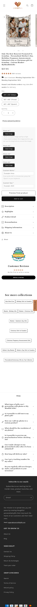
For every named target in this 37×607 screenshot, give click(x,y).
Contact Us (8, 551)
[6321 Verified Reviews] (18, 262)
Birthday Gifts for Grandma (24, 301)
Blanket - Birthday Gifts (10, 311)
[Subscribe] (31, 497)
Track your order (10, 565)
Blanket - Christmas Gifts (26, 311)
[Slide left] (14, 51)
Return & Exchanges (11, 561)
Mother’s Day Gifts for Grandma (25, 350)
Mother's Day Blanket (8, 350)
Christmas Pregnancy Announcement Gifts (18, 340)
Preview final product (18, 193)
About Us (7, 534)
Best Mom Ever (10, 301)
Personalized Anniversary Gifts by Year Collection (18, 360)
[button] (4, 5)
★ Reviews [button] (35, 305)
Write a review (18, 277)
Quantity (4, 109)
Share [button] (6, 239)
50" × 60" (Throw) (10, 99)
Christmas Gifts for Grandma (18, 330)
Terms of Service (10, 583)
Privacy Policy (9, 592)
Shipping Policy (9, 556)
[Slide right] (23, 51)
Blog (5, 538)
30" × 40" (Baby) (10, 95)
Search (6, 578)
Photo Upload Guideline (11, 121)
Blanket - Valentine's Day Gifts (18, 321)
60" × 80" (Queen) (10, 104)
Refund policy (9, 588)
